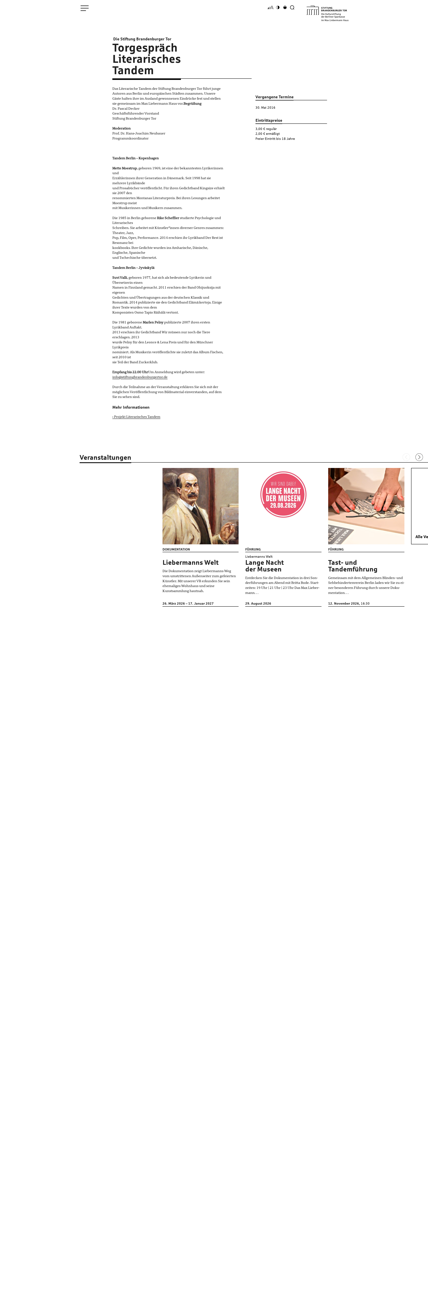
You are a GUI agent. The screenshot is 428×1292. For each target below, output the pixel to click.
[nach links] (406, 457)
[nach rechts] (419, 457)
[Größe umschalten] (271, 7)
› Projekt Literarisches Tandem (136, 417)
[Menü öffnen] (85, 8)
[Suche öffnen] (292, 7)
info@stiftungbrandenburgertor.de (140, 377)
